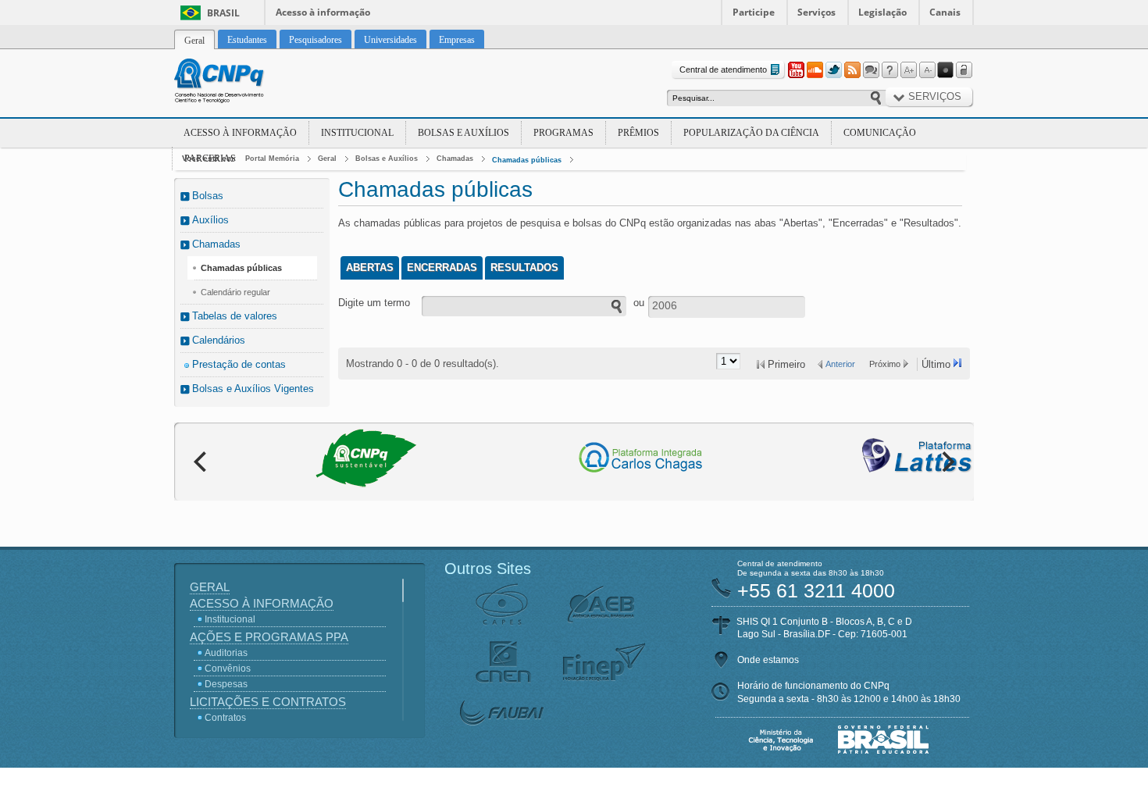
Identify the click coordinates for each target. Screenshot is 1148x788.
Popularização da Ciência (751, 132)
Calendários (218, 340)
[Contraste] (945, 70)
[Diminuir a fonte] (927, 70)
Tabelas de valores (234, 316)
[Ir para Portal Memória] (238, 83)
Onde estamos (768, 659)
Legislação (882, 12)
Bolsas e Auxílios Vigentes (253, 388)
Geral (327, 158)
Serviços (816, 12)
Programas (563, 132)
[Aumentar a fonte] (908, 70)
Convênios (228, 668)
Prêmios (638, 132)
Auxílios (210, 220)
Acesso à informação (323, 12)
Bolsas (207, 195)
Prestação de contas (239, 364)
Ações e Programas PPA (269, 637)
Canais (945, 12)
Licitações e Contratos (268, 701)
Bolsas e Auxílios (463, 132)
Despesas (226, 684)
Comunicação (879, 132)
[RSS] (852, 70)
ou (638, 302)
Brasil (223, 13)
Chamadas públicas (527, 160)
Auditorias (226, 652)
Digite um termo (374, 302)
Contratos (225, 717)
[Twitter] (833, 70)
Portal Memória (272, 158)
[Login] (964, 70)
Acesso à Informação (240, 132)
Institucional (357, 132)
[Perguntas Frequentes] (889, 70)
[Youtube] (795, 70)
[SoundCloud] (814, 70)
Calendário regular (235, 292)
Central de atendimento (723, 69)
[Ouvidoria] (870, 70)
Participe (754, 12)
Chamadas (455, 158)
